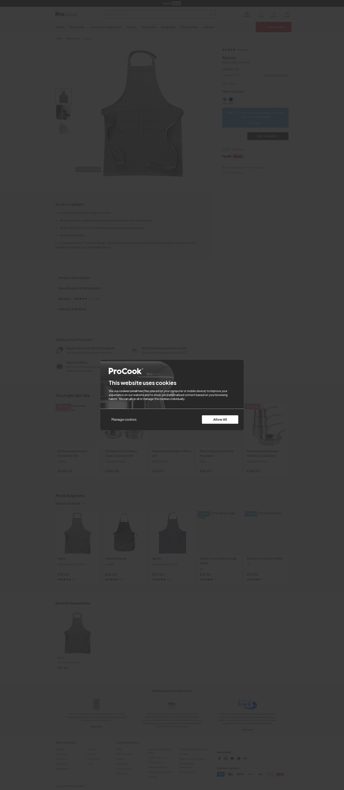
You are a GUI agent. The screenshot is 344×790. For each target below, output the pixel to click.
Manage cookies (124, 419)
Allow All (220, 419)
